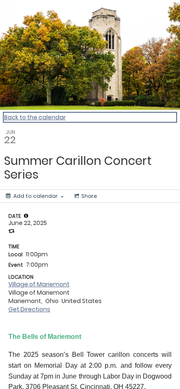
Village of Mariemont (38, 284)
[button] (26, 215)
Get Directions (29, 309)
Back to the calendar (35, 117)
